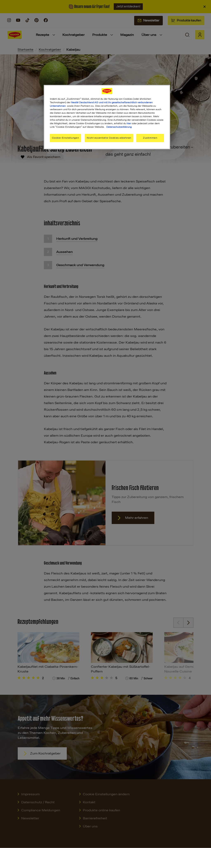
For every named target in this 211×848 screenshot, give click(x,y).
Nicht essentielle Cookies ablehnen (109, 137)
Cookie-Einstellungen (65, 137)
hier (129, 123)
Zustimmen (150, 137)
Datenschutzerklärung (119, 126)
